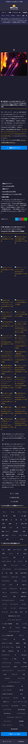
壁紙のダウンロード (15, 147)
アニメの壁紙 (15, 493)
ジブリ (10, 584)
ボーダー (24, 604)
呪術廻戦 (21, 721)
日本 (14, 557)
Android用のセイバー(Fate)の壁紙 (12, 194)
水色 (16, 573)
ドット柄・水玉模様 (7, 623)
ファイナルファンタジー (8, 600)
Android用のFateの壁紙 (9, 191)
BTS (21, 612)
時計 (4, 627)
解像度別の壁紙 (15, 497)
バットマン (13, 608)
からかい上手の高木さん (8, 686)
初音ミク (24, 584)
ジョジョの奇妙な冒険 (7, 635)
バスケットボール (6, 561)
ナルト (3, 584)
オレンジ (4, 592)
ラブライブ (14, 674)
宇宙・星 (5, 515)
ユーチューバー (13, 588)
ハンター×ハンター (6, 662)
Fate (21, 694)
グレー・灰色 (13, 612)
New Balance (7, 713)
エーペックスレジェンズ (21, 569)
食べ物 (18, 647)
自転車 (17, 643)
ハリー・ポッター (7, 690)
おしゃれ (24, 580)
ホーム (4, 12)
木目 (17, 623)
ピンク (11, 553)
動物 (10, 523)
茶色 (14, 596)
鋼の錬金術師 (14, 729)
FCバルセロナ (15, 705)
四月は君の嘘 (21, 709)
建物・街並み (5, 535)
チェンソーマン (21, 670)
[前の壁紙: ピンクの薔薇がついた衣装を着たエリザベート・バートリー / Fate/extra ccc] (11, 50)
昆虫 (3, 523)
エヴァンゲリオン (6, 569)
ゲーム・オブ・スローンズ (14, 619)
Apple (24, 553)
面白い (25, 627)
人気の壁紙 (15, 501)
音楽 (7, 539)
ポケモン (24, 705)
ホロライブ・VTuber (7, 643)
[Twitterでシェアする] (16, 219)
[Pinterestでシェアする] (22, 219)
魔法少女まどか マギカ (14, 616)
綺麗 (9, 549)
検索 (10, 12)
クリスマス (17, 662)
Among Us (24, 655)
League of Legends (7, 694)
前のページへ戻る (15, 734)
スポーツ (24, 527)
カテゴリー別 (17, 12)
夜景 (14, 515)
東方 (24, 697)
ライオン (5, 639)
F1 (25, 651)
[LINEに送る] (25, 219)
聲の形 (21, 690)
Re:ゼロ (5, 596)
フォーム (12, 211)
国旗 (25, 549)
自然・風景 (4, 519)
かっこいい (5, 557)
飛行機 (3, 527)
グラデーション (23, 608)
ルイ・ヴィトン (6, 697)
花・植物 (24, 515)
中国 (24, 674)
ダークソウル (21, 678)
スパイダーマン (6, 655)
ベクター (18, 627)
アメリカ (5, 658)
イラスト (13, 15)
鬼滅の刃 (24, 592)
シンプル (24, 623)
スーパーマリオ (7, 709)
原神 (5, 565)
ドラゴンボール (6, 580)
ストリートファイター (14, 631)
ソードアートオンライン (14, 682)
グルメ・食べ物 (23, 535)
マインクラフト (14, 604)
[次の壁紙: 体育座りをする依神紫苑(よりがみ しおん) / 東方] (16, 50)
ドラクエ (21, 725)
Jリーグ (20, 561)
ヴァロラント (5, 577)
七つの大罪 (24, 666)
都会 (24, 639)
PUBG (25, 662)
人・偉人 (14, 658)
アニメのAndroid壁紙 (8, 186)
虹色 (4, 651)
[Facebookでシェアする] (19, 219)
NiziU (5, 674)
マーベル (4, 604)
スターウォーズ (6, 666)
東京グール (6, 701)
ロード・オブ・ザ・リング (20, 701)
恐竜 (25, 643)
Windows (11, 651)
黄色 (11, 573)
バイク (10, 527)
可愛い (4, 553)
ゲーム (7, 15)
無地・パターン (6, 531)
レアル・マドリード (7, 725)
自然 (23, 15)
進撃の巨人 (24, 596)
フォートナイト (7, 721)
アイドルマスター (21, 713)
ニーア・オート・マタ (7, 647)
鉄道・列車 (24, 523)
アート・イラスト (22, 512)
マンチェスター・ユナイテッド (14, 717)
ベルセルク (7, 678)
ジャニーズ (4, 612)
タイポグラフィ (14, 592)
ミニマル (4, 588)
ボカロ (24, 577)
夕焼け (15, 666)
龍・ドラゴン (23, 588)
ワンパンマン (5, 705)
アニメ (3, 15)
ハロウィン (21, 635)
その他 (21, 539)
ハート (23, 565)
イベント (14, 535)
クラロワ (22, 600)
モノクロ (15, 697)
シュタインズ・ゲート (7, 670)
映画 (24, 531)
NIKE (15, 580)
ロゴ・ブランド (17, 549)
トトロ (4, 608)
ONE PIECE (24, 573)
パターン (19, 15)
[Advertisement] (14, 36)
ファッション (14, 565)
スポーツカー (15, 577)
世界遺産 (15, 531)
